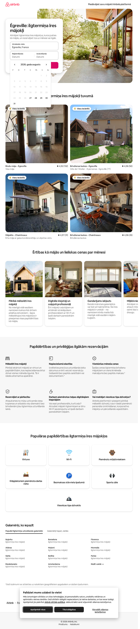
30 (46, 98)
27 (30, 98)
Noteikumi (74, 624)
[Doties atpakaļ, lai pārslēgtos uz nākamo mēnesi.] (46, 64)
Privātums (63, 624)
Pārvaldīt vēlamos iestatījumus (100, 610)
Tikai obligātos (69, 609)
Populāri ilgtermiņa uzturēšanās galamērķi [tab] (24, 531)
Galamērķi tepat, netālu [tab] (57, 531)
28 (36, 98)
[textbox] (22, 56)
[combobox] (34, 47)
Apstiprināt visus (37, 609)
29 (41, 98)
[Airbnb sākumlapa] (12, 4)
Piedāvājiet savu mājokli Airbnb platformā (109, 4)
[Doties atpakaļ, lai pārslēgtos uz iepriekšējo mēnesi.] (15, 64)
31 (14, 103)
